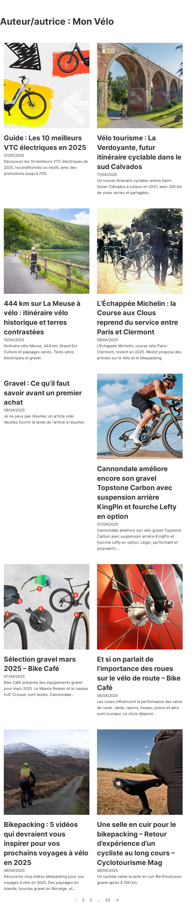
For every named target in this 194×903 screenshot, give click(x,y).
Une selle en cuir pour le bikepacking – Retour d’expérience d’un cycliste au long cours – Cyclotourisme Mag (136, 843)
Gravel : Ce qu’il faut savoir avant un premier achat (43, 393)
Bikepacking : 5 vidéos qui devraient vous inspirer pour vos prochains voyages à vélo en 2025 (46, 843)
